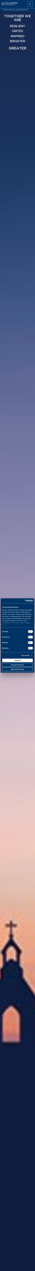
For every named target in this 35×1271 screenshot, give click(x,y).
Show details (25, 655)
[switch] (30, 637)
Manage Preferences (17, 665)
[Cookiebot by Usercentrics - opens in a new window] (25, 601)
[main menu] (30, 4)
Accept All (17, 660)
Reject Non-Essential (17, 669)
